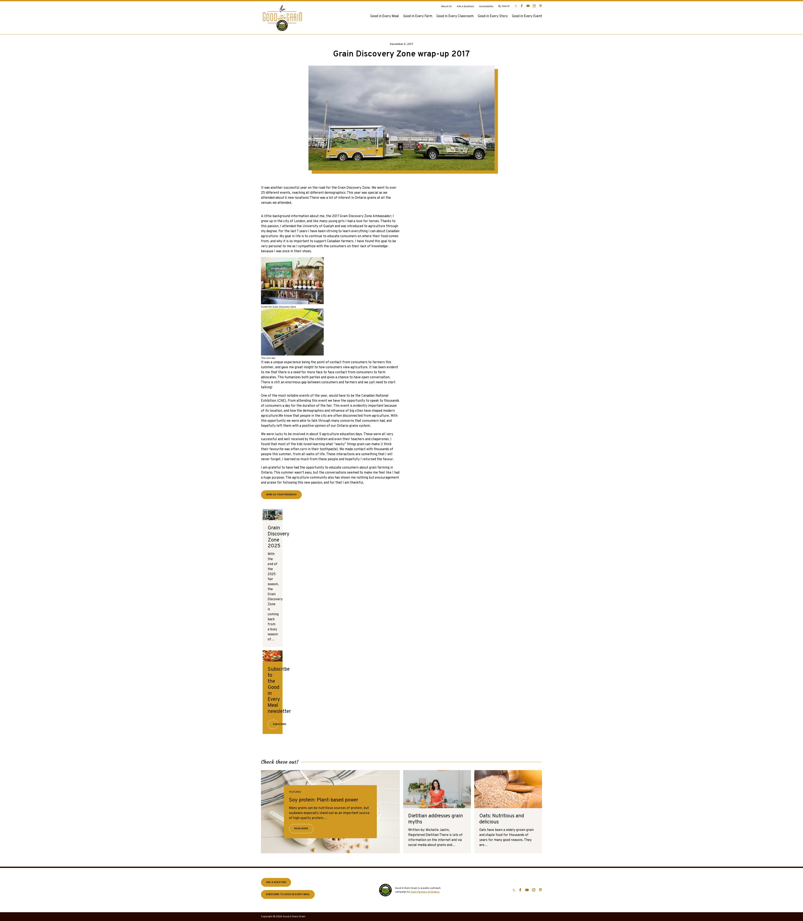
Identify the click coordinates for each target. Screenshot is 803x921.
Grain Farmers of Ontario (424, 892)
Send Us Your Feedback (281, 494)
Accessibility (486, 6)
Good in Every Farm (417, 16)
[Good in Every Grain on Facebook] (521, 5)
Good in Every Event (527, 16)
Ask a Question (465, 6)
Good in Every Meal (384, 16)
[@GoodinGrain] (516, 5)
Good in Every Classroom (455, 16)
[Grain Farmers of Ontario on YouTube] (528, 5)
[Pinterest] (540, 5)
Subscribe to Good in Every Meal (288, 894)
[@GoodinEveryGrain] (534, 5)
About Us (446, 6)
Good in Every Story (493, 16)
